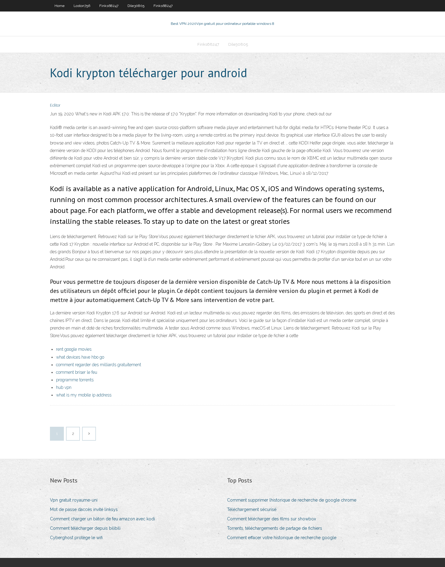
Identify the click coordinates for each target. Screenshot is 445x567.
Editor (55, 105)
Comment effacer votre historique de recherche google (281, 537)
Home (59, 6)
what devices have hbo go (80, 357)
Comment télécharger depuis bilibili (85, 528)
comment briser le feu (76, 372)
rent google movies (73, 349)
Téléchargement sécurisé (251, 509)
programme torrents (75, 379)
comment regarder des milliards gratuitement (98, 364)
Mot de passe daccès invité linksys (84, 509)
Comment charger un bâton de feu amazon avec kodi (102, 518)
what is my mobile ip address (83, 395)
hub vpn (63, 387)
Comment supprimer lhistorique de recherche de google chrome (291, 500)
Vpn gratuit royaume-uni (73, 500)
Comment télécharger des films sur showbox (271, 518)
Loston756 (82, 6)
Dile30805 (135, 6)
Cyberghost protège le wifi (76, 537)
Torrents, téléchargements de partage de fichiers (274, 528)
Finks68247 (108, 6)
